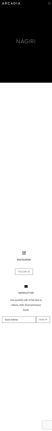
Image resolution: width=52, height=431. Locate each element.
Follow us (24, 271)
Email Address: (11, 320)
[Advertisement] (26, 115)
